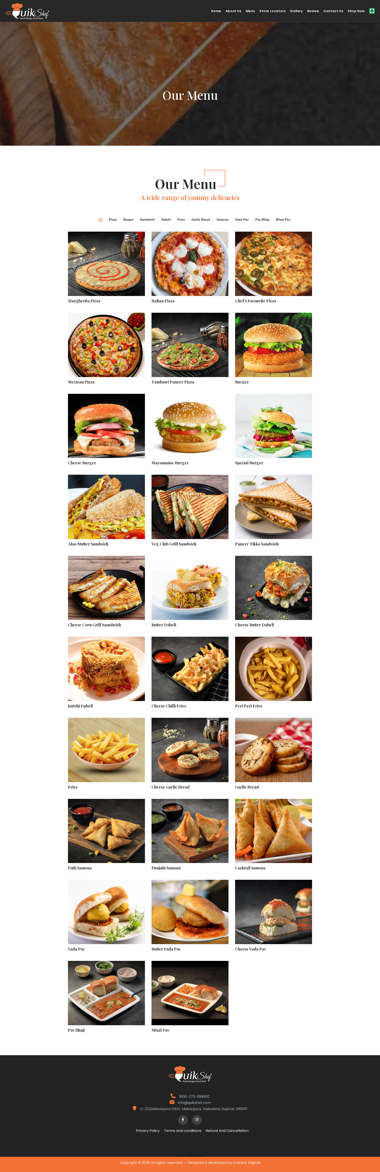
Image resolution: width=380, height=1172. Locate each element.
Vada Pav (242, 219)
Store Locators (272, 11)
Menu (250, 11)
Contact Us (333, 11)
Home (216, 11)
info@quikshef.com (194, 1102)
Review (313, 11)
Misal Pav (283, 219)
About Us (233, 11)
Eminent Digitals (247, 1162)
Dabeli (166, 219)
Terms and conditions (182, 1130)
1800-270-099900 (194, 1096)
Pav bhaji (262, 219)
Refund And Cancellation (227, 1130)
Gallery (296, 11)
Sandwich (147, 219)
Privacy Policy (148, 1130)
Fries (181, 219)
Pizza (113, 219)
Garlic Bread (201, 219)
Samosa (222, 219)
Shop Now (356, 11)
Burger (128, 219)
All (100, 219)
